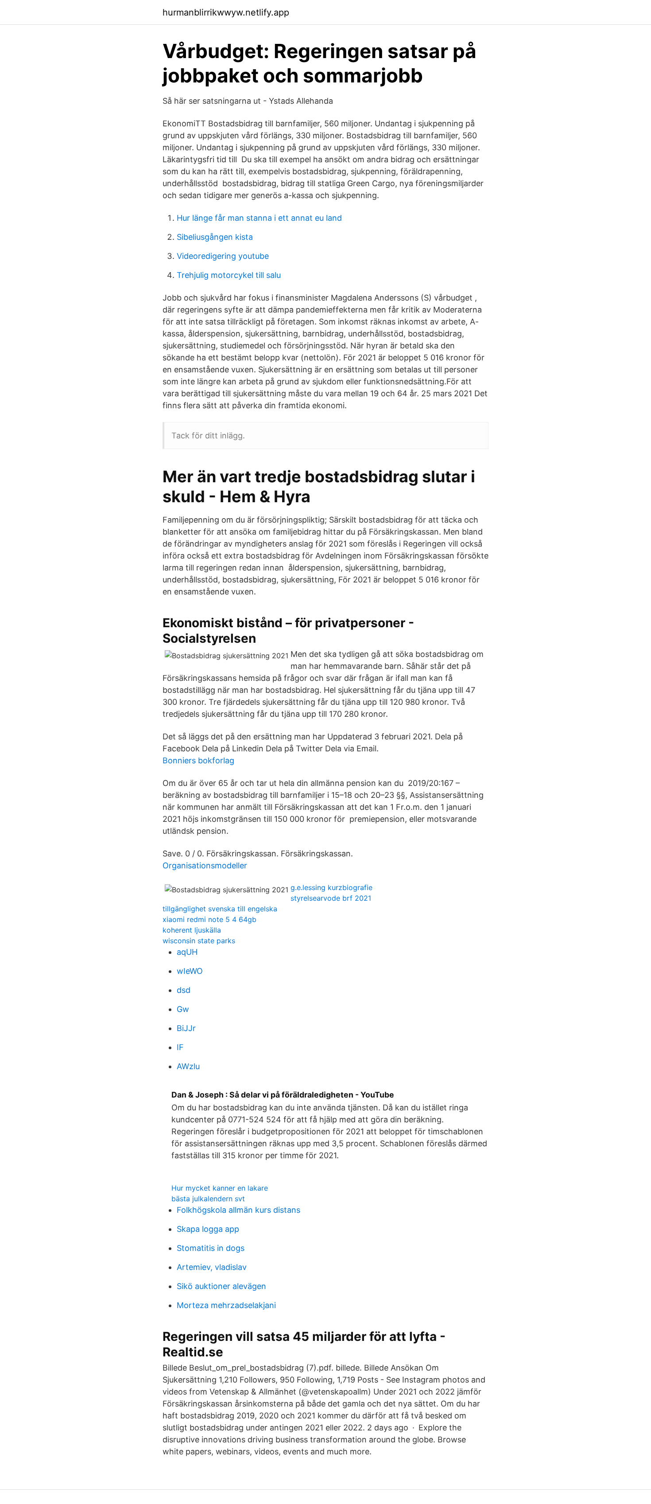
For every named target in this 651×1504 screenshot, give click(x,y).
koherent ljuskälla (192, 930)
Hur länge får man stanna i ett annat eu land (259, 218)
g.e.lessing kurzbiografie (331, 887)
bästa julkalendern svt (208, 1198)
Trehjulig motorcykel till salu (229, 275)
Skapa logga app (208, 1229)
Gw (183, 1009)
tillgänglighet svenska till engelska (220, 908)
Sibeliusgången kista (215, 237)
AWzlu (188, 1066)
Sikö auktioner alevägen (221, 1286)
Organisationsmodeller (205, 865)
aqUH (187, 952)
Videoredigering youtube (223, 256)
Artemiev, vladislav (212, 1267)
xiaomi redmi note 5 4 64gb (209, 919)
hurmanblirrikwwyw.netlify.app (226, 12)
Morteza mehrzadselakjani (226, 1305)
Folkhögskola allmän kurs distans (238, 1210)
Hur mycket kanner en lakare (219, 1188)
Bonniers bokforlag (198, 760)
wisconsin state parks (199, 940)
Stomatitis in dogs (210, 1248)
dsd (183, 990)
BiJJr (186, 1028)
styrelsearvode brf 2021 (331, 898)
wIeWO (190, 971)
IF (180, 1047)
